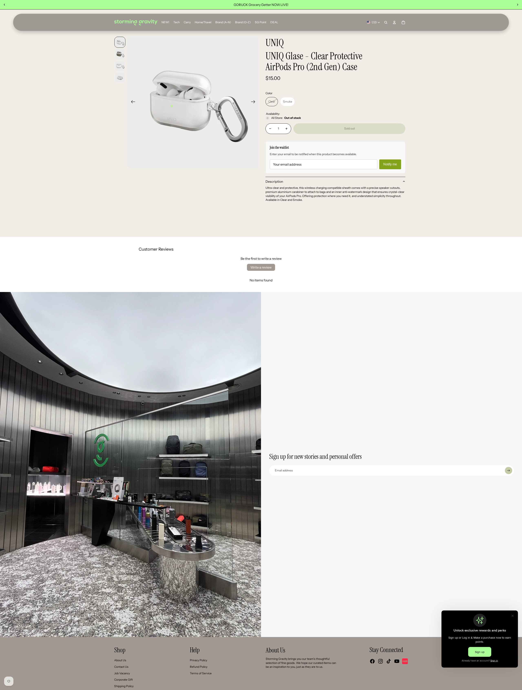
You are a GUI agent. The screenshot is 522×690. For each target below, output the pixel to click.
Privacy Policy (198, 660)
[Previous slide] (4, 4)
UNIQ (274, 43)
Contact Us (121, 667)
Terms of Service (201, 673)
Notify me (390, 164)
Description (274, 181)
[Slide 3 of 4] (120, 66)
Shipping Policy (124, 686)
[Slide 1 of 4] (120, 42)
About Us (120, 660)
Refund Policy (198, 667)
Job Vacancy (122, 673)
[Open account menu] (394, 22)
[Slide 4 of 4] (120, 78)
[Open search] (385, 22)
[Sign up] (508, 470)
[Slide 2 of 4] (120, 54)
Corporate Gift (123, 679)
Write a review (261, 267)
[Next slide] (517, 4)
